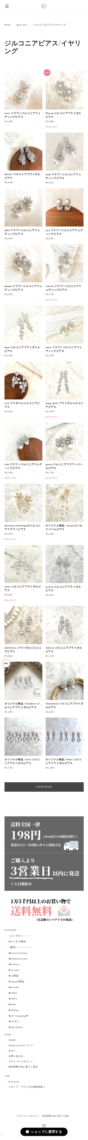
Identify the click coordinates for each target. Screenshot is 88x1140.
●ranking (14, 1010)
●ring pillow (16, 1027)
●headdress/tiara (18, 958)
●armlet (13, 992)
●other (12, 1004)
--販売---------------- (20, 947)
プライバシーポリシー (21, 1061)
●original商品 (17, 981)
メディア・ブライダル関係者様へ (27, 1087)
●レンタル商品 (17, 941)
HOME (12, 1040)
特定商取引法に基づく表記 (23, 1066)
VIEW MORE (44, 786)
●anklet (13, 998)
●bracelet (14, 987)
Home (8, 24)
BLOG (12, 1050)
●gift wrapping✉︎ (18, 1015)
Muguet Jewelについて (21, 1045)
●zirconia (22, 24)
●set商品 (14, 975)
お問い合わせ (16, 1056)
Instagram (14, 1081)
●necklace (14, 964)
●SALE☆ (14, 1021)
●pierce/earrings (18, 953)
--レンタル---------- (20, 935)
